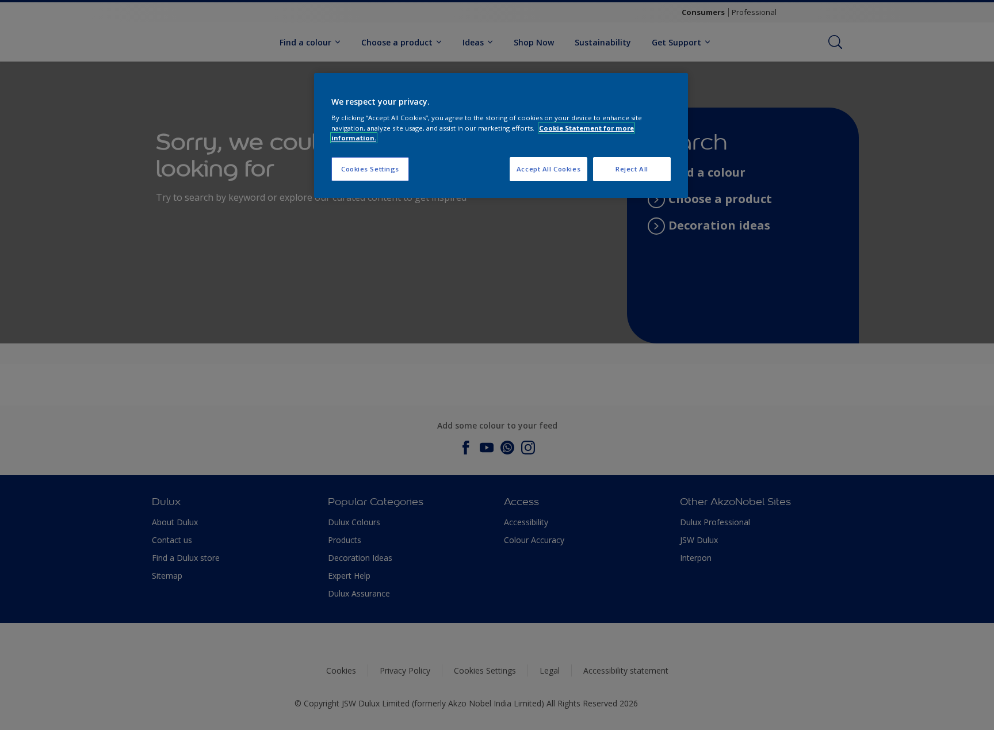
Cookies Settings (370, 169)
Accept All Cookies (548, 169)
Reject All (631, 169)
